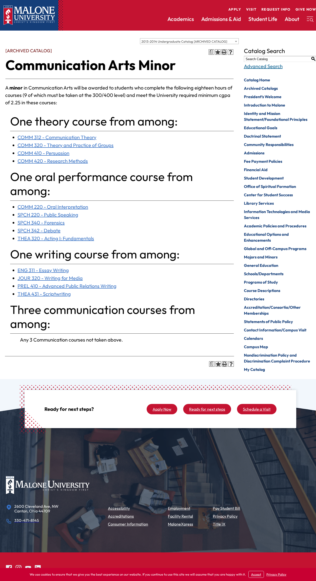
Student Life (262, 19)
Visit (251, 9)
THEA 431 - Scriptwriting (44, 294)
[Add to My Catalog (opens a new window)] (217, 52)
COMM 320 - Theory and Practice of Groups (66, 145)
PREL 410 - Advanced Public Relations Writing (67, 286)
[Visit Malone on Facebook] (9, 567)
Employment (179, 508)
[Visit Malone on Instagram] (18, 567)
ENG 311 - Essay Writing (43, 270)
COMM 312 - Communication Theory (57, 137)
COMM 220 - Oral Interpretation (53, 207)
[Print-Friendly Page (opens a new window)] (224, 52)
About (292, 19)
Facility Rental (180, 516)
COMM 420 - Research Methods (53, 161)
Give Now (306, 9)
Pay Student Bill (226, 508)
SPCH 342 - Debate (39, 230)
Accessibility (119, 508)
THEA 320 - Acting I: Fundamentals (56, 238)
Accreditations (121, 516)
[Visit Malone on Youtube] (28, 567)
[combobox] (189, 41)
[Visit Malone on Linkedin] (38, 567)
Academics (180, 19)
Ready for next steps (207, 409)
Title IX (219, 524)
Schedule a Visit (257, 409)
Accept (256, 574)
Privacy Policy (225, 516)
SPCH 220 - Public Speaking (48, 215)
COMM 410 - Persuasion (43, 153)
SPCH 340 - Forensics (41, 222)
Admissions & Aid (221, 19)
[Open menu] (310, 19)
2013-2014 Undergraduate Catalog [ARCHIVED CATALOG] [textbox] (184, 41)
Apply (234, 9)
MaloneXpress (180, 524)
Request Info (276, 9)
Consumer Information (128, 524)
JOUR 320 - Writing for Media (50, 278)
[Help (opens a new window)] (230, 52)
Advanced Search (263, 66)
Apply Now (162, 409)
